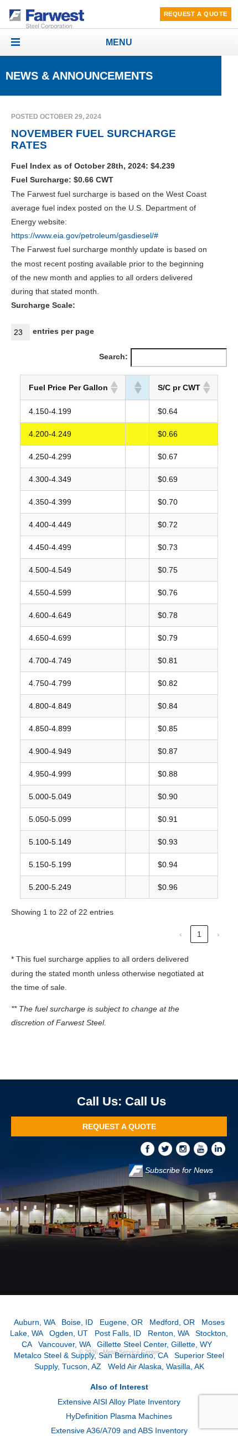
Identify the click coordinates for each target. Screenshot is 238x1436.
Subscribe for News (178, 1170)
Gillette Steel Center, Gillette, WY (154, 1344)
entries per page (63, 331)
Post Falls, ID (118, 1333)
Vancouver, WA (64, 1344)
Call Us (145, 1101)
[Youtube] (202, 1148)
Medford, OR (172, 1322)
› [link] (218, 934)
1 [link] (199, 934)
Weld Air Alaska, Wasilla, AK (156, 1366)
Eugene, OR (121, 1322)
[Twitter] (167, 1148)
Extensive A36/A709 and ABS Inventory (119, 1430)
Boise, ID (77, 1322)
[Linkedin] (219, 1148)
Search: (113, 356)
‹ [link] (180, 934)
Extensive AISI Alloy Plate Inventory (119, 1401)
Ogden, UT (68, 1333)
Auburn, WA (34, 1322)
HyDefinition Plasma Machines (119, 1416)
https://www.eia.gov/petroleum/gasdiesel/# (84, 235)
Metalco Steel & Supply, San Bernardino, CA (91, 1355)
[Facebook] (149, 1148)
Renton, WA (168, 1333)
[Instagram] (185, 1148)
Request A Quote (195, 14)
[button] (113, 387)
